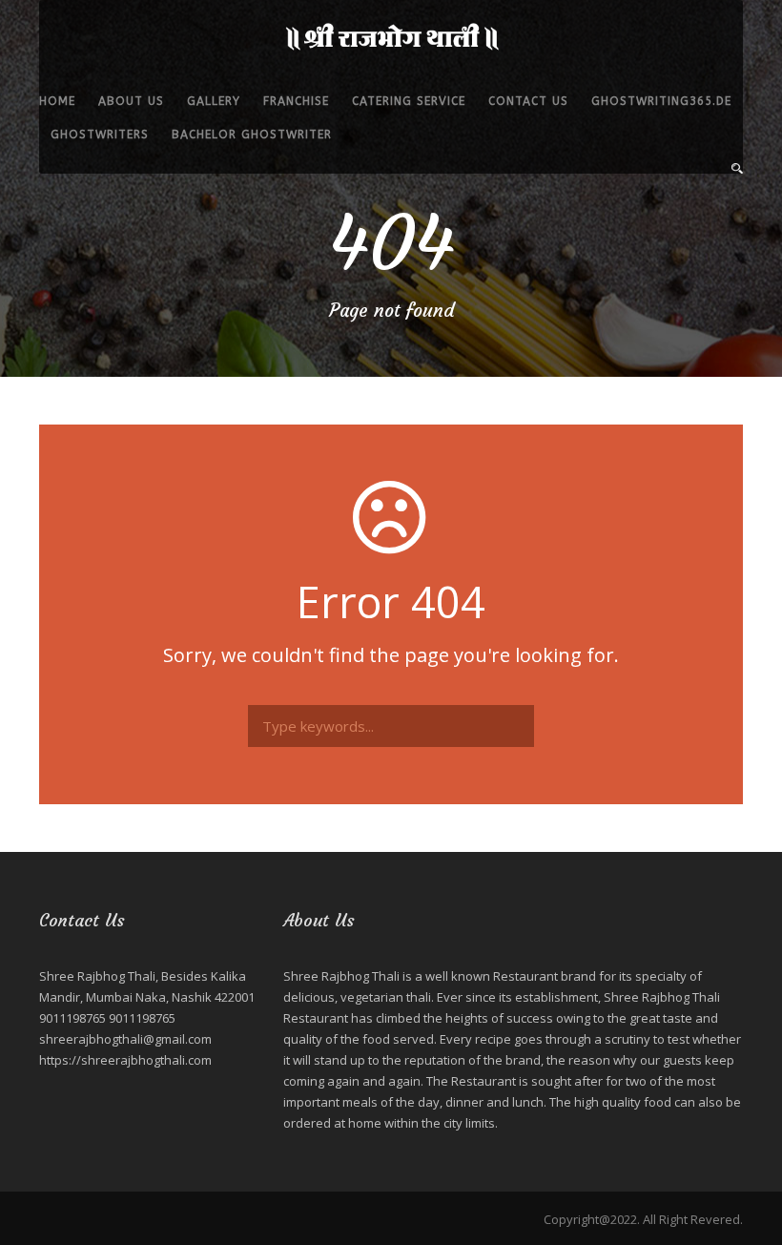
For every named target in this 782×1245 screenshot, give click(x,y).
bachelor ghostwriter (252, 134)
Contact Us (528, 101)
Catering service (408, 101)
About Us (131, 101)
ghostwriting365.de (661, 101)
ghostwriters (100, 134)
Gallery (213, 101)
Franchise (296, 101)
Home (57, 101)
